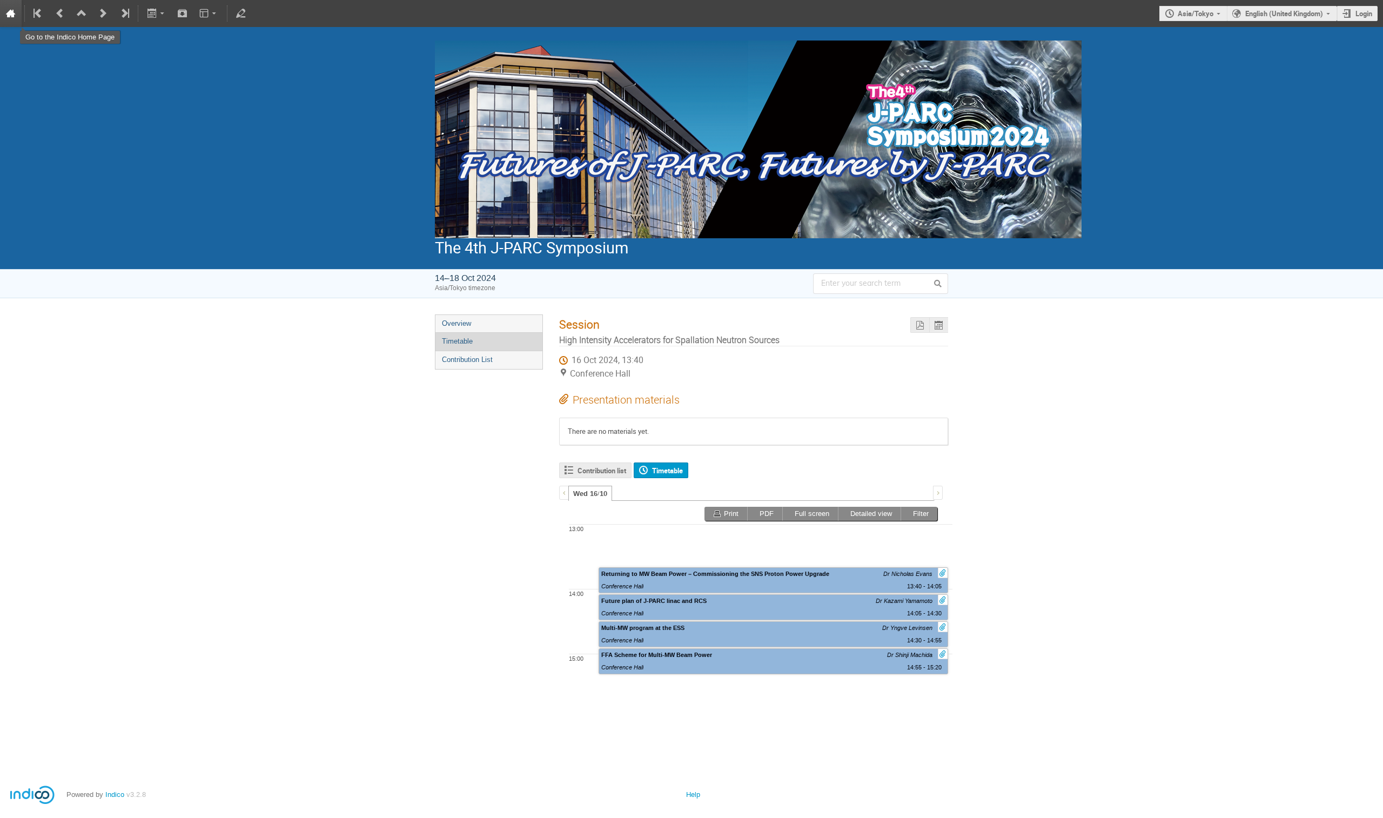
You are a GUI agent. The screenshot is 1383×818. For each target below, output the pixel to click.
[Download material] (182, 13)
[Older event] (60, 13)
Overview (456, 323)
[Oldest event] (38, 13)
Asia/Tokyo (1195, 13)
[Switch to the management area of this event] (241, 13)
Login (1363, 13)
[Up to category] (81, 13)
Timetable (457, 341)
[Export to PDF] (919, 325)
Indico (114, 794)
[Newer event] (103, 13)
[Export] (156, 13)
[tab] (590, 493)
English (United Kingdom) (1284, 13)
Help (693, 794)
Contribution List (467, 360)
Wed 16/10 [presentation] (590, 494)
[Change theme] (208, 13)
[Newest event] (124, 13)
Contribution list (602, 470)
